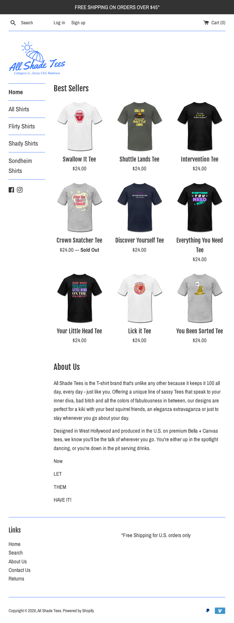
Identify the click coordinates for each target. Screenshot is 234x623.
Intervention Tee (199, 159)
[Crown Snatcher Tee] (79, 207)
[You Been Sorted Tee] (199, 298)
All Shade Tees (49, 611)
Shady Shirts (23, 143)
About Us (18, 561)
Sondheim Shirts (20, 165)
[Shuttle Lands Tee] (140, 126)
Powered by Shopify (78, 611)
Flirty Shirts (22, 126)
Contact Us (20, 570)
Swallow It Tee (79, 159)
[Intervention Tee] (199, 126)
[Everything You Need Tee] (199, 207)
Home (16, 92)
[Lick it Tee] (140, 298)
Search (16, 552)
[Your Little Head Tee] (79, 298)
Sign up (78, 22)
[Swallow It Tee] (79, 126)
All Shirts (19, 109)
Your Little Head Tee (79, 331)
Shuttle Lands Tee (139, 159)
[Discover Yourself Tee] (140, 207)
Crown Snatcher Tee (79, 240)
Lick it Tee (139, 331)
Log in (59, 22)
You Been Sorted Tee (199, 331)
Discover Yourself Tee (139, 240)
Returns (16, 578)
